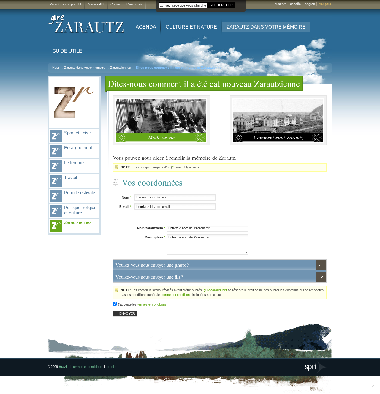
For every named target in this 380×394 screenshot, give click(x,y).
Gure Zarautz (86, 24)
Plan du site (134, 4)
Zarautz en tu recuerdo (74, 102)
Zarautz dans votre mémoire (266, 26)
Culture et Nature (191, 26)
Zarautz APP (96, 4)
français (325, 4)
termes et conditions (176, 294)
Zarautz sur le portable (66, 4)
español (295, 4)
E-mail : (125, 206)
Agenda (146, 26)
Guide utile (67, 51)
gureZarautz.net (215, 290)
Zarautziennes (120, 67)
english (310, 4)
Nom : (127, 197)
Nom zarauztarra (151, 228)
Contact (116, 4)
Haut (55, 67)
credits (111, 366)
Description (155, 237)
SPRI (316, 367)
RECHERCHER (221, 5)
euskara (280, 4)
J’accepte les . (142, 304)
